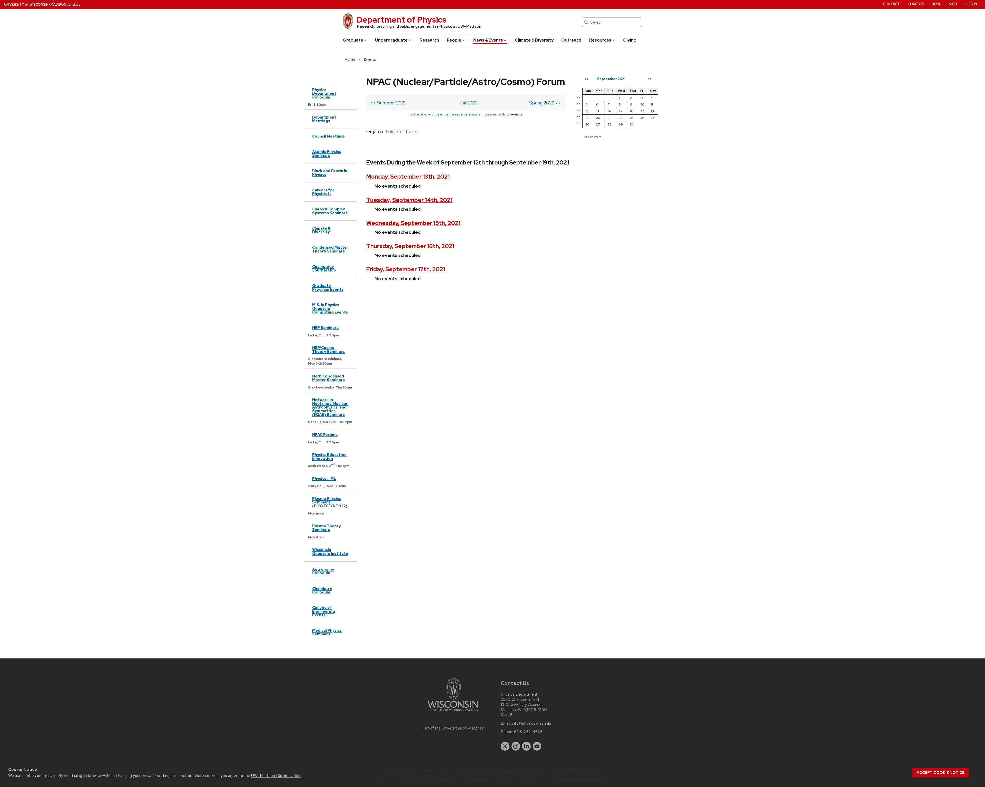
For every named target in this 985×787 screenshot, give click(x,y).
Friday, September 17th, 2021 (405, 269)
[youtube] (537, 746)
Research (429, 40)
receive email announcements (480, 114)
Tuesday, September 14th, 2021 (409, 200)
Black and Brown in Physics (329, 172)
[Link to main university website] (453, 712)
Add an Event (592, 136)
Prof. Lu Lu (406, 131)
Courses (916, 4)
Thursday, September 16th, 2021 (410, 246)
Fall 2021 (469, 103)
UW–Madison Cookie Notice (276, 775)
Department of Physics (401, 19)
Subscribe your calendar (430, 114)
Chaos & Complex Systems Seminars (330, 211)
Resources (600, 40)
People (454, 40)
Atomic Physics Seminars (326, 153)
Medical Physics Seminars (327, 632)
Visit (953, 4)
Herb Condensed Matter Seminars (328, 378)
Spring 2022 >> (545, 103)
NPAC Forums (325, 434)
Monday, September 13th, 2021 (408, 176)
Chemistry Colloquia (322, 590)
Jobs (936, 4)
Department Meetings (324, 119)
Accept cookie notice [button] (940, 772)
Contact (891, 4)
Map (505, 714)
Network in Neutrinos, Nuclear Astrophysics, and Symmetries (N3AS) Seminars (330, 407)
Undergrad (391, 40)
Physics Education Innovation (329, 456)
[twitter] (505, 746)
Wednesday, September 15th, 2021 (413, 223)
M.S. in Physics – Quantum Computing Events (330, 308)
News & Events (488, 40)
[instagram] (515, 746)
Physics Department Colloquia (324, 93)
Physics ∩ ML (324, 478)
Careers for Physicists (323, 192)
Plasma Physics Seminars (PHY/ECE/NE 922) (329, 502)
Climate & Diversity (534, 40)
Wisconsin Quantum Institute (330, 551)
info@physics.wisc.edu (531, 723)
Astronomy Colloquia (323, 571)
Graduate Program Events (327, 287)
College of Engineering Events (323, 611)
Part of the (453, 728)
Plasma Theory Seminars (326, 527)
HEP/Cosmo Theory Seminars (328, 349)
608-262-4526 (528, 731)
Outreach (571, 40)
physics (74, 4)
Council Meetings (328, 136)
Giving (629, 40)
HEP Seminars (325, 327)
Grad (353, 40)
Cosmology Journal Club (324, 268)
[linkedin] (526, 746)
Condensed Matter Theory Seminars (330, 249)
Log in (971, 4)
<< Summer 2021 (388, 103)
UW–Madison (35, 4)
